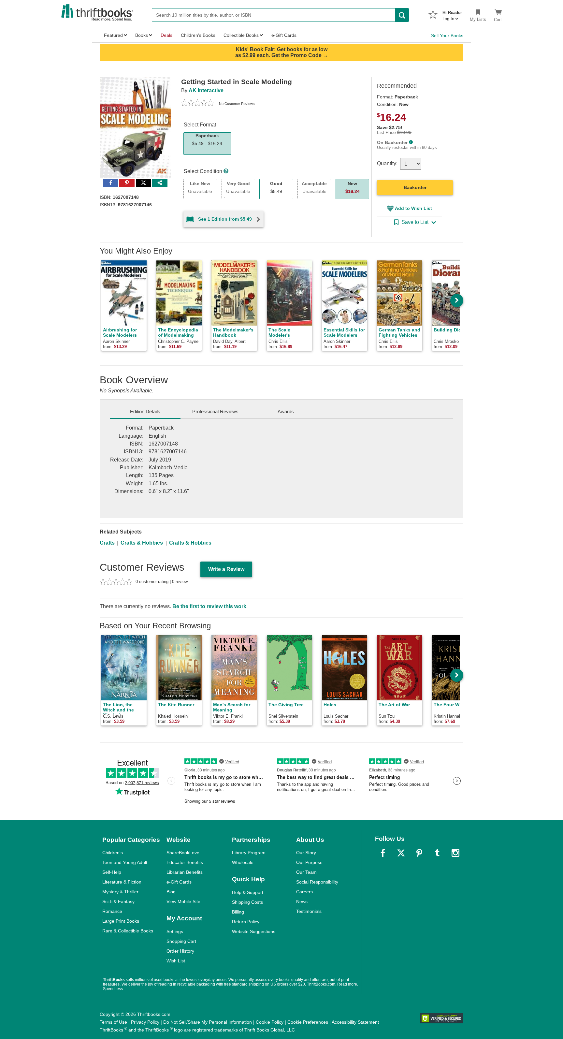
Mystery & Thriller (120, 891)
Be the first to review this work (209, 606)
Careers (304, 891)
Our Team (306, 872)
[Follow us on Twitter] (401, 853)
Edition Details (145, 411)
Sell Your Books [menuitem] (447, 35)
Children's (112, 852)
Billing (238, 912)
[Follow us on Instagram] (455, 853)
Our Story (306, 852)
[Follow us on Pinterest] (419, 853)
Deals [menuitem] (166, 35)
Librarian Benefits (184, 872)
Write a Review (226, 569)
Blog (171, 891)
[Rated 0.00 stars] (197, 103)
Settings (174, 931)
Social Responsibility (317, 882)
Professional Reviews (215, 411)
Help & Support (247, 892)
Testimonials (309, 911)
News (302, 901)
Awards (286, 411)
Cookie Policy (269, 1022)
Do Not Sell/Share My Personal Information (207, 1022)
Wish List (175, 960)
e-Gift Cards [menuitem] (283, 35)
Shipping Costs (247, 902)
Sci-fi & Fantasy (118, 901)
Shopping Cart (181, 941)
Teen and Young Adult (124, 862)
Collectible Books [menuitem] (241, 35)
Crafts (107, 543)
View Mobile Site (183, 901)
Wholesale (242, 862)
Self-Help (111, 872)
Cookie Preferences (307, 1022)
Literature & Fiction (121, 882)
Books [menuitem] (141, 35)
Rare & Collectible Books (127, 930)
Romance (112, 911)
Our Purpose (309, 862)
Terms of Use (113, 1022)
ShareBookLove (182, 852)
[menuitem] (452, 13)
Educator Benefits (184, 862)
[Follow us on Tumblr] (437, 853)
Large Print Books (120, 921)
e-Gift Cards (179, 882)
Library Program (249, 852)
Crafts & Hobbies (142, 543)
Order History (180, 951)
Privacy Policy (145, 1022)
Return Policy (245, 921)
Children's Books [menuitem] (198, 35)
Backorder (415, 187)
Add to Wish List (413, 208)
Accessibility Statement (355, 1022)
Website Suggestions (253, 931)
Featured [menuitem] (113, 35)
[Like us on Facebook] (383, 853)
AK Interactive (206, 90)
